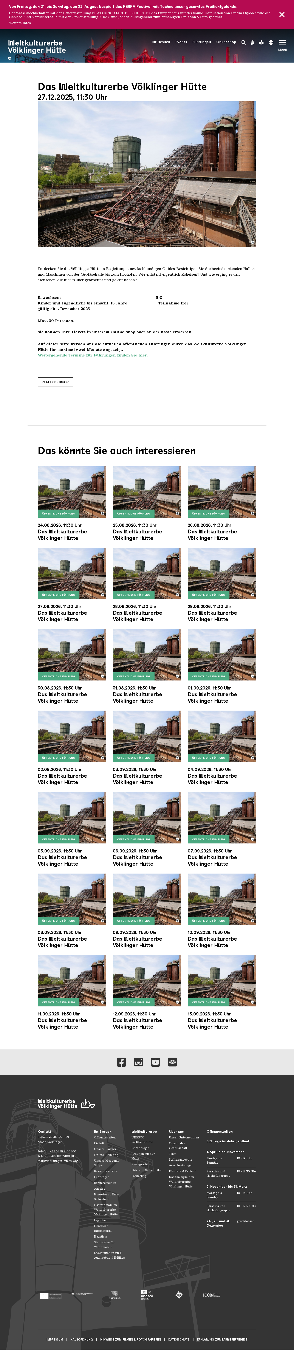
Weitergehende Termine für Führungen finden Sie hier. (93, 355)
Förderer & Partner (182, 1171)
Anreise (99, 1188)
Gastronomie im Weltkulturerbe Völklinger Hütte (106, 1209)
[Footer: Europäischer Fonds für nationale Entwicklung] (50, 1295)
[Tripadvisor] (172, 1062)
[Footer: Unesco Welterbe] (147, 1295)
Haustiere (101, 1236)
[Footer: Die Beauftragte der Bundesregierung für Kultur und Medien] (82, 1295)
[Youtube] (155, 1062)
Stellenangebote (180, 1159)
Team (172, 1153)
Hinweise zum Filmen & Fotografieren (130, 1339)
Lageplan (100, 1220)
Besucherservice (106, 1171)
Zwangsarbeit (141, 1164)
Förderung (139, 1176)
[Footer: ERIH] (179, 1295)
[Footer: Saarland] (115, 1295)
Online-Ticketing (106, 1154)
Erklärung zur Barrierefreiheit (222, 1339)
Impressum (54, 1339)
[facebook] (121, 1062)
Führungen (201, 42)
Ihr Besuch (161, 42)
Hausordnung (81, 1339)
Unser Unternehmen (184, 1137)
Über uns (176, 1131)
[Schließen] (282, 14)
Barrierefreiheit (105, 1182)
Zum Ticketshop (55, 382)
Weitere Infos (20, 23)
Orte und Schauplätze (147, 1170)
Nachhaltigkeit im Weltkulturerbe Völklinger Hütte (181, 1181)
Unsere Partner (105, 1149)
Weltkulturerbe (144, 1131)
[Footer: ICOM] (211, 1295)
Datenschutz (179, 1339)
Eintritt (99, 1143)
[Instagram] (138, 1062)
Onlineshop (226, 42)
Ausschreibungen (181, 1165)
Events (181, 42)
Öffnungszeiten (105, 1137)
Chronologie (140, 1148)
